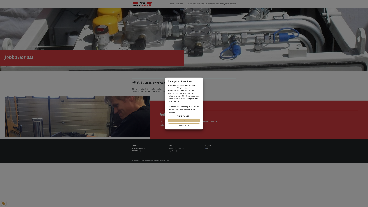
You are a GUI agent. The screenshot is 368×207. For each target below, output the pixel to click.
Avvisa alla (184, 125)
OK (184, 120)
